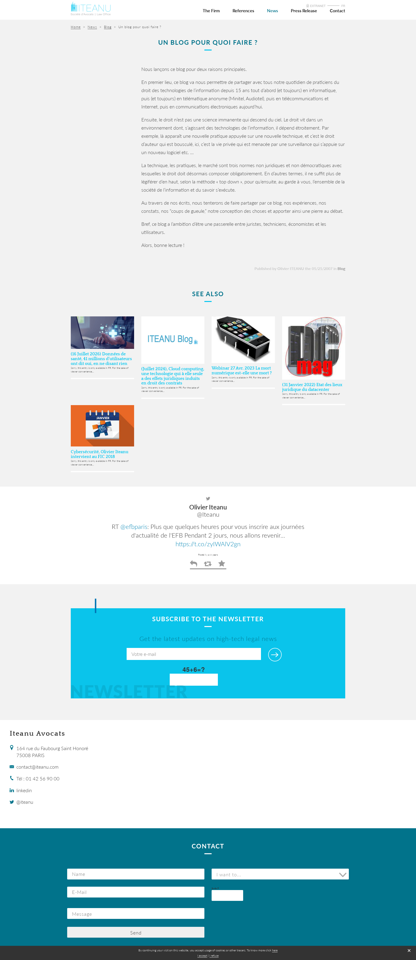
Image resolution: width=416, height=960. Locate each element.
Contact (337, 10)
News (272, 10)
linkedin (24, 790)
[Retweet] (208, 565)
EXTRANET (317, 6)
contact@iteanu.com (37, 767)
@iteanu (24, 802)
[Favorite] (221, 565)
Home (76, 27)
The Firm (211, 10)
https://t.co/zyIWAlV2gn (208, 544)
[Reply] (193, 565)
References (243, 10)
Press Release (304, 10)
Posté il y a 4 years (208, 554)
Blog (341, 268)
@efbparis (133, 526)
